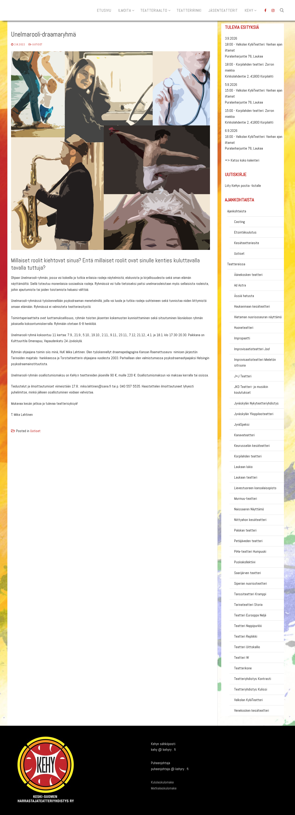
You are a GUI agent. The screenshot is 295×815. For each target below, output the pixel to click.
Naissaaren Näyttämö (249, 509)
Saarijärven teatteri (247, 572)
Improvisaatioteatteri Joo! (252, 349)
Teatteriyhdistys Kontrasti (252, 678)
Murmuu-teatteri (245, 498)
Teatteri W (241, 657)
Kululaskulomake (162, 782)
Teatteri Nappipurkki (248, 625)
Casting (239, 221)
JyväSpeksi (241, 424)
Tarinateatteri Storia (248, 604)
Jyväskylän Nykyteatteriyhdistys (256, 403)
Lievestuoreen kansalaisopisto (255, 488)
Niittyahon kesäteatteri (250, 519)
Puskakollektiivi (244, 562)
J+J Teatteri (242, 376)
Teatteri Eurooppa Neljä (250, 615)
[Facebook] (265, 10)
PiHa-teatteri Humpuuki (250, 551)
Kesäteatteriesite (246, 242)
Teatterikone (243, 668)
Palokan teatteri (245, 530)
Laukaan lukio (243, 466)
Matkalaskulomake (164, 788)
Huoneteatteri (243, 327)
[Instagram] (273, 10)
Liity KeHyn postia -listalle (243, 185)
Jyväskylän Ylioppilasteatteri (253, 413)
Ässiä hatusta (244, 295)
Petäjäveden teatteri (248, 540)
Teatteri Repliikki (245, 636)
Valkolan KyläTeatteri (248, 699)
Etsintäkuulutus (245, 232)
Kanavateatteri (244, 435)
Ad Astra (240, 285)
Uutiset (37, 44)
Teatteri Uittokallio (247, 646)
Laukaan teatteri (245, 477)
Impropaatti (242, 338)
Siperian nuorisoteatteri (250, 583)
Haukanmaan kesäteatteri (252, 306)
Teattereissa (236, 264)
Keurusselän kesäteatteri (252, 445)
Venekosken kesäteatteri (251, 710)
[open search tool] (282, 10)
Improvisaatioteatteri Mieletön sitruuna (255, 362)
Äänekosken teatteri (248, 274)
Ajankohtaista (236, 211)
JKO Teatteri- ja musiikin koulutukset (251, 389)
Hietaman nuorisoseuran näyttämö (258, 317)
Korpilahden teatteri (248, 456)
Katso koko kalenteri (245, 160)
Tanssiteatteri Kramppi (250, 594)
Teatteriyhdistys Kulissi (250, 689)
